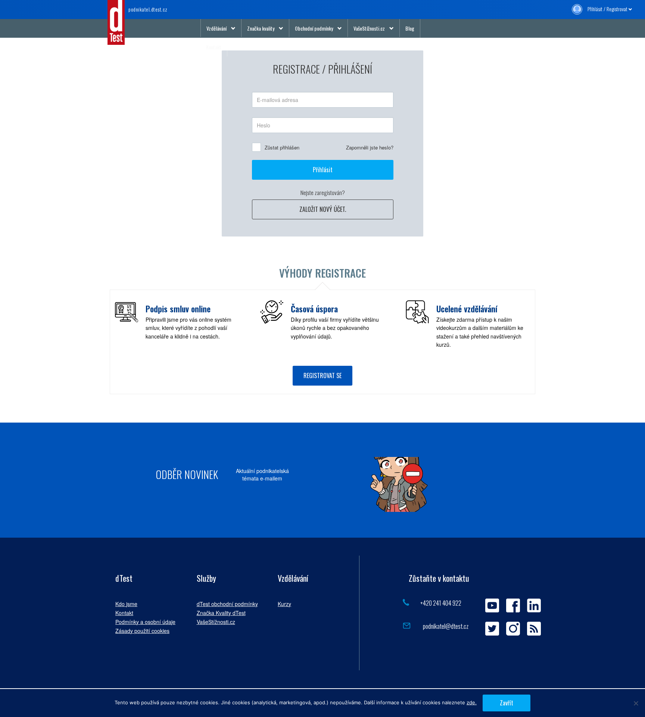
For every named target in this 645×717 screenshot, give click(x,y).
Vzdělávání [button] (216, 28)
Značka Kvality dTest (221, 612)
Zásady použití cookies (142, 630)
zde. (472, 702)
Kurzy (284, 604)
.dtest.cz (148, 9)
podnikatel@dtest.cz (445, 626)
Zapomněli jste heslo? (369, 147)
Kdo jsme (126, 604)
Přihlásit (323, 169)
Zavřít (506, 702)
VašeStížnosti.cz (216, 621)
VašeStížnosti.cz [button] (369, 28)
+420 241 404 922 (440, 603)
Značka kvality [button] (260, 28)
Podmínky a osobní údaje (145, 621)
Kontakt (213, 47)
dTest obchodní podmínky (227, 604)
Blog (409, 28)
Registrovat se (322, 375)
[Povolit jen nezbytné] (635, 703)
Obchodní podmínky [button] (314, 28)
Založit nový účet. (322, 209)
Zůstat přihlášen (282, 147)
